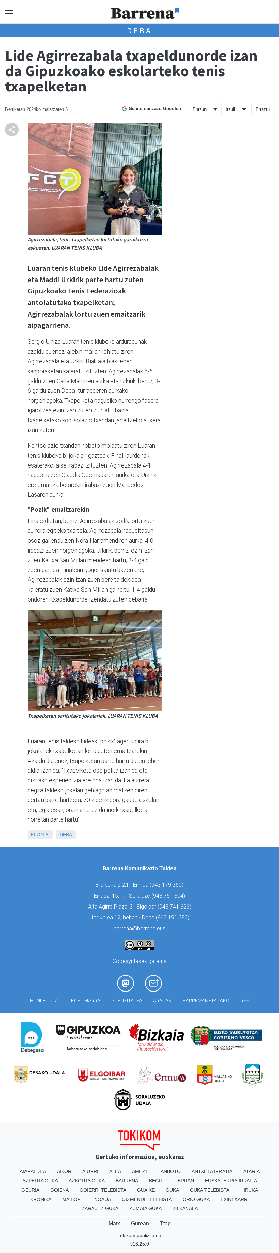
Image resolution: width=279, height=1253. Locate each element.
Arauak (162, 1001)
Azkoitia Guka (87, 1180)
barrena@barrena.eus (139, 928)
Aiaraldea (33, 1171)
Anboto (171, 1171)
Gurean (140, 1223)
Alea (115, 1171)
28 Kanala (185, 1208)
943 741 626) (175, 906)
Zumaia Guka (145, 1208)
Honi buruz (44, 1001)
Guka (172, 1190)
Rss (244, 1001)
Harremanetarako (205, 1001)
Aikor (64, 1171)
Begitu (158, 1180)
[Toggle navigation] (9, 13)
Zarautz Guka (100, 1208)
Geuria (30, 1190)
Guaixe (146, 1190)
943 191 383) (174, 917)
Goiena (59, 1190)
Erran (186, 1180)
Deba (139, 30)
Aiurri (90, 1171)
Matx (114, 1223)
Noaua (102, 1199)
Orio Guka (196, 1199)
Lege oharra (84, 1001)
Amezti (141, 1171)
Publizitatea (126, 1001)
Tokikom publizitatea (139, 1235)
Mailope (72, 1199)
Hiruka (249, 1190)
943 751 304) (169, 896)
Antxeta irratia (212, 1171)
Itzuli (230, 109)
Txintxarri (234, 1199)
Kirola (39, 834)
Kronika (40, 1199)
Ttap (165, 1223)
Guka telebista (209, 1190)
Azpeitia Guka (40, 1180)
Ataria (251, 1171)
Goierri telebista (103, 1190)
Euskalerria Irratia (231, 1180)
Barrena (127, 1180)
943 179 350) (167, 885)
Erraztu (263, 109)
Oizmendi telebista (147, 1199)
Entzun (200, 109)
